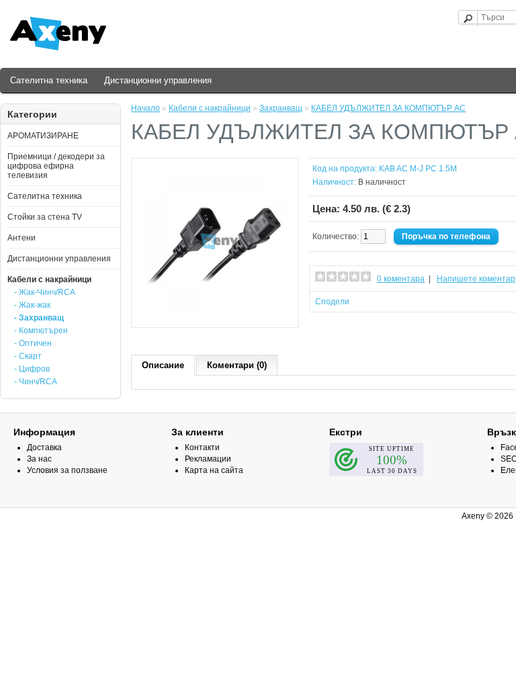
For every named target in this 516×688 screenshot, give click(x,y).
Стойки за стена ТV (44, 217)
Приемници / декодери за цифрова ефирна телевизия (56, 166)
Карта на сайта (214, 470)
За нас (39, 459)
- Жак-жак (32, 305)
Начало (145, 108)
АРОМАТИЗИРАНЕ (43, 135)
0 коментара (401, 279)
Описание (163, 365)
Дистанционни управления (158, 80)
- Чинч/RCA (35, 381)
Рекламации (208, 459)
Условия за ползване (67, 470)
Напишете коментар (476, 279)
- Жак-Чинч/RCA (44, 292)
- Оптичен (33, 343)
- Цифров (32, 369)
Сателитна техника (48, 80)
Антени (21, 238)
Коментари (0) (237, 365)
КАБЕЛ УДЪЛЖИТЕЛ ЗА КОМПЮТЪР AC (388, 108)
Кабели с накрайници (49, 279)
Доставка (44, 447)
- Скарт (28, 356)
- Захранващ (39, 317)
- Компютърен (41, 330)
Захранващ (280, 108)
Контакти (202, 447)
